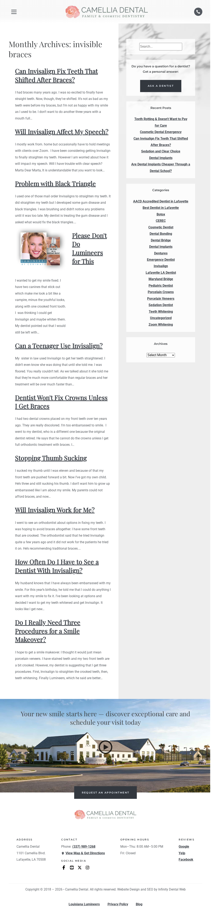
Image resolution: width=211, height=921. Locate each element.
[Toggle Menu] (14, 12)
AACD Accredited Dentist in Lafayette (160, 201)
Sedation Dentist (161, 305)
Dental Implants (160, 247)
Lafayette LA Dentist (161, 273)
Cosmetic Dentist (160, 227)
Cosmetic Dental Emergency (161, 132)
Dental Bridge (161, 240)
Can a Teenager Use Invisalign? (59, 345)
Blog (139, 904)
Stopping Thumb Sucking (51, 458)
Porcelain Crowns (161, 292)
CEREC (161, 221)
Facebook (186, 859)
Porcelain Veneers (160, 299)
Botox (161, 214)
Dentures (161, 253)
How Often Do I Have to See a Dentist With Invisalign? (57, 566)
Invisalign (161, 266)
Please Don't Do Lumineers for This (89, 248)
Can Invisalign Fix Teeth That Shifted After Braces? (56, 75)
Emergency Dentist (161, 260)
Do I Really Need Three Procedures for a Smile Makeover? (47, 631)
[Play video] (105, 747)
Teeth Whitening (161, 312)
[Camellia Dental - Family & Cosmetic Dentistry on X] (79, 867)
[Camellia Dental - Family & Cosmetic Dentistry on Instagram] (87, 867)
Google (184, 846)
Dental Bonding (161, 234)
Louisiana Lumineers (84, 904)
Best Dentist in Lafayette (161, 208)
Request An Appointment (105, 792)
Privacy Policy (118, 904)
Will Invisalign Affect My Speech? (61, 131)
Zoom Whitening (161, 325)
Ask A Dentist (161, 85)
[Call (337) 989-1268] (198, 12)
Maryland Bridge (161, 279)
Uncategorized (161, 318)
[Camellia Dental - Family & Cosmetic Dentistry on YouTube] (71, 867)
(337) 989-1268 (83, 846)
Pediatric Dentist (161, 286)
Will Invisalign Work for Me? (55, 510)
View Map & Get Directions (85, 853)
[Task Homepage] (107, 11)
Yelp (182, 853)
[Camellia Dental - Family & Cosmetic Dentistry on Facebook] (63, 867)
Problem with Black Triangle (55, 183)
